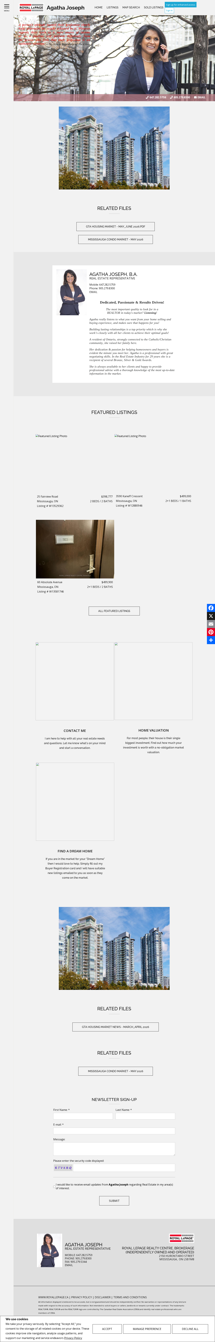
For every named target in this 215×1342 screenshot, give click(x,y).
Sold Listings (153, 7)
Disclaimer (103, 1297)
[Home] (31, 7)
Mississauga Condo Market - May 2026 (115, 239)
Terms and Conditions (130, 1297)
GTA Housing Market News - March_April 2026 (115, 1027)
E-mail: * (58, 1124)
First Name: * (61, 1110)
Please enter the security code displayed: (78, 1161)
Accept (107, 1329)
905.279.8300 (182, 97)
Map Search (131, 7)
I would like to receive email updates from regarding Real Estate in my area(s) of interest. (114, 1186)
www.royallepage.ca (53, 1297)
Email (202, 97)
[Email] (211, 624)
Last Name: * (124, 1110)
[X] (211, 616)
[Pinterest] (211, 632)
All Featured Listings (114, 611)
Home (99, 7)
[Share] (211, 640)
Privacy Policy (73, 1338)
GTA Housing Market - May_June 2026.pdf (115, 226)
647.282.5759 (157, 97)
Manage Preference (147, 1329)
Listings (112, 7)
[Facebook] (211, 608)
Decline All (190, 1329)
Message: (59, 1139)
